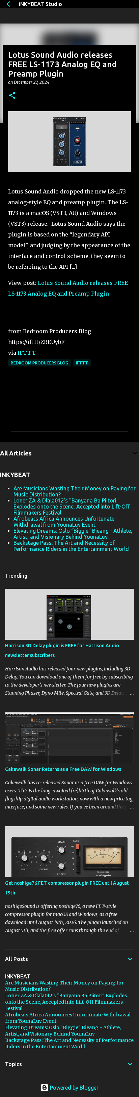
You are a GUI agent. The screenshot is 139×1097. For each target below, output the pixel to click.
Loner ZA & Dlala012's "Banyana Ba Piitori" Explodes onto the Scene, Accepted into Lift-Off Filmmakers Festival (71, 506)
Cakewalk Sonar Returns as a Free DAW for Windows (63, 769)
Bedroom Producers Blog (39, 363)
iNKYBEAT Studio (40, 4)
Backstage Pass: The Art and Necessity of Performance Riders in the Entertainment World (71, 546)
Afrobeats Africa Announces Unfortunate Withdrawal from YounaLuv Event (63, 522)
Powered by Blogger (74, 1088)
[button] (12, 95)
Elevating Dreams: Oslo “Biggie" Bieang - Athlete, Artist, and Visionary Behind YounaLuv (72, 534)
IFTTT (27, 352)
